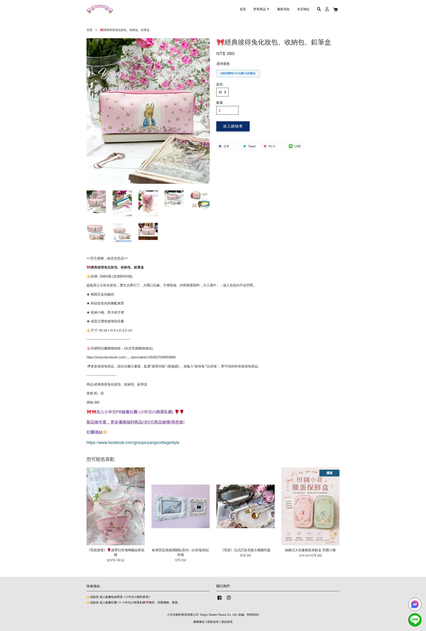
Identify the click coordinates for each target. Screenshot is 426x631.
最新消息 (283, 9)
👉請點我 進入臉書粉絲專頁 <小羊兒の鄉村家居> (118, 597)
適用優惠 (223, 64)
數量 (219, 102)
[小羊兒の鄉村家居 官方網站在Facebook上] (219, 599)
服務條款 (199, 621)
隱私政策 (213, 621)
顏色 (219, 84)
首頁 (243, 9)
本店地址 (303, 9)
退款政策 (227, 621)
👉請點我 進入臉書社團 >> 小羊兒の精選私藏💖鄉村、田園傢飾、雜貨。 (134, 602)
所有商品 (260, 9)
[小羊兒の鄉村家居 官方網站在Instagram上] (229, 599)
